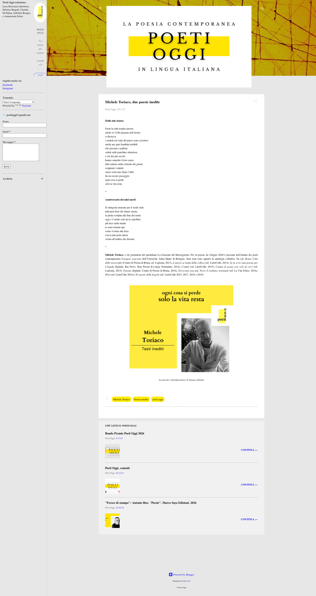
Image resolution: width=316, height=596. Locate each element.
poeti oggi (158, 399)
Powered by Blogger (183, 574)
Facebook (8, 84)
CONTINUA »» (249, 450)
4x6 (189, 581)
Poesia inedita (141, 399)
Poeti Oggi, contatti (117, 468)
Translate (26, 105)
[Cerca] (262, 9)
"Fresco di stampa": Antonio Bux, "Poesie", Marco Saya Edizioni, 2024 (150, 503)
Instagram (8, 88)
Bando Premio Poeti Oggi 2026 (124, 433)
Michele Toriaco (121, 399)
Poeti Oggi (40, 31)
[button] (256, 101)
